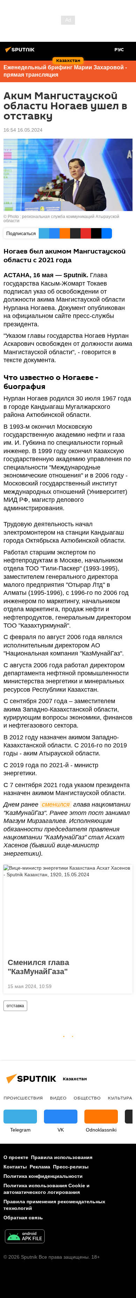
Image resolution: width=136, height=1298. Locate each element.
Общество (87, 1098)
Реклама (40, 1166)
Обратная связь (23, 1217)
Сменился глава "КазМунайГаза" (38, 967)
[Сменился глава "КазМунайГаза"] (68, 909)
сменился (56, 804)
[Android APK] (24, 1237)
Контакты (15, 1166)
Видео (58, 1098)
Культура (120, 1098)
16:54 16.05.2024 (23, 130)
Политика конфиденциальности (43, 1176)
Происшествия (23, 1098)
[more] (124, 986)
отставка (15, 1005)
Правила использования (61, 1157)
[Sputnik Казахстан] (20, 52)
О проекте (15, 1157)
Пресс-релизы (71, 1166)
